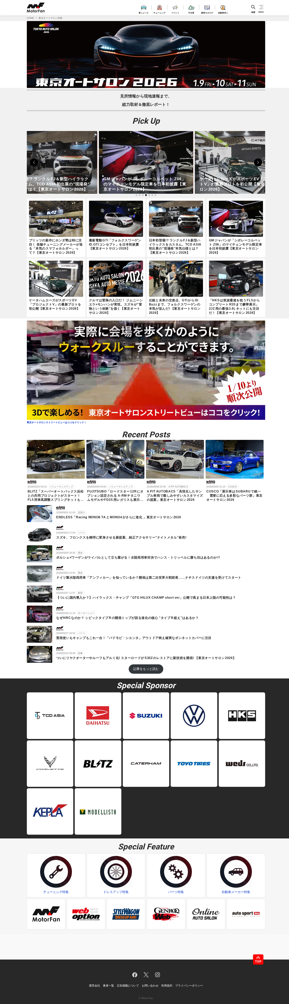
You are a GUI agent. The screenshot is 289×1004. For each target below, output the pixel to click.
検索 (253, 12)
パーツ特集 (176, 892)
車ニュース (144, 12)
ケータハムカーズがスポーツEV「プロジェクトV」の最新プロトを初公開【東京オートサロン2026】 (145, 184)
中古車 (191, 12)
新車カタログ (207, 12)
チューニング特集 (56, 892)
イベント (175, 12)
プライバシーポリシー (189, 985)
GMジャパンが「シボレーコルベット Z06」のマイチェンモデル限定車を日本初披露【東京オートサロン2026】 (49, 184)
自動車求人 (223, 12)
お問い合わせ (150, 985)
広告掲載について (128, 985)
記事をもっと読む (146, 669)
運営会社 (94, 985)
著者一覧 (108, 985)
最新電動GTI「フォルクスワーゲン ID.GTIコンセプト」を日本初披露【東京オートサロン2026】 (115, 244)
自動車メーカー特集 (236, 892)
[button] (34, 162)
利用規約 (166, 985)
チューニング (159, 12)
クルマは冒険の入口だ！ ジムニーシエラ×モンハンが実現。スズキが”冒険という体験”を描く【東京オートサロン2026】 (241, 184)
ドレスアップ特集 (116, 892)
